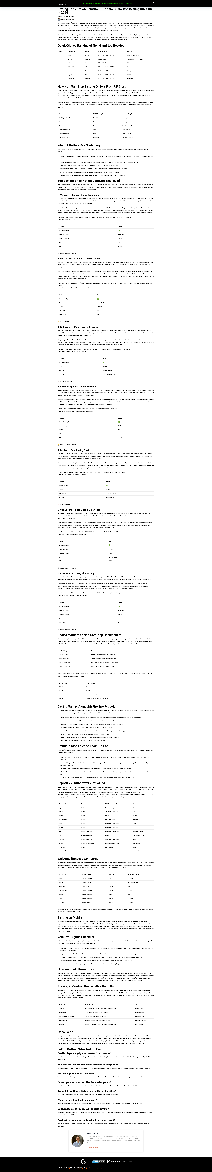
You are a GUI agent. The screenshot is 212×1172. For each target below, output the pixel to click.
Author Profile (95, 1168)
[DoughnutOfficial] (62, 2)
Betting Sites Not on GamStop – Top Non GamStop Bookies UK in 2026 (102, 3)
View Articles (93, 1147)
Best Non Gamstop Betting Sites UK (75, 1168)
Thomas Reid (70, 19)
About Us (88, 1168)
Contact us (129, 3)
